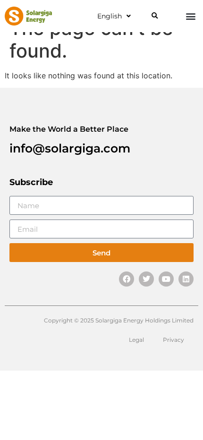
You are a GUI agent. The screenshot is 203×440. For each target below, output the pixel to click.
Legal (136, 339)
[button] (154, 16)
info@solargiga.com (69, 148)
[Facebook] (126, 279)
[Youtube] (166, 279)
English (109, 16)
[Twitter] (146, 279)
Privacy (173, 339)
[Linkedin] (186, 279)
